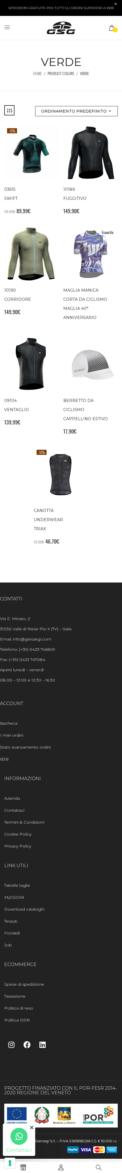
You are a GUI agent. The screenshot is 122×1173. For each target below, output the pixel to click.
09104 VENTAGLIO (16, 405)
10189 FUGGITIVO (75, 194)
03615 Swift (11, 194)
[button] (112, 27)
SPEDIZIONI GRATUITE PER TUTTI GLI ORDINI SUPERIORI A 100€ (61, 8)
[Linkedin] (42, 1044)
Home (37, 73)
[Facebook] (27, 1044)
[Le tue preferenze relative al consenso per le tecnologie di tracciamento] (10, 1163)
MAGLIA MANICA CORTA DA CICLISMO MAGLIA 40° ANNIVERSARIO (85, 304)
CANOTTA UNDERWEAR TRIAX (48, 519)
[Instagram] (11, 1044)
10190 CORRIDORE (17, 295)
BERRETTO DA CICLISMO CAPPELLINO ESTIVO (85, 409)
